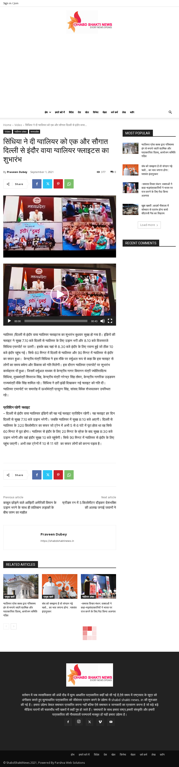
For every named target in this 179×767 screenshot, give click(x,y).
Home (7, 125)
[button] (170, 112)
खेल (87, 112)
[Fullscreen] (110, 321)
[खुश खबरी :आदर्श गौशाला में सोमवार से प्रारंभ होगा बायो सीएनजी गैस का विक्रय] (130, 209)
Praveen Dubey (17, 172)
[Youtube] (111, 722)
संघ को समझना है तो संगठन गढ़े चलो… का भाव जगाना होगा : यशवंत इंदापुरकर (59, 607)
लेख (124, 112)
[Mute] (102, 321)
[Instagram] (79, 721)
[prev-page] (6, 626)
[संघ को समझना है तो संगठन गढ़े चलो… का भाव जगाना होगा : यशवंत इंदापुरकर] (59, 586)
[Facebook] (36, 183)
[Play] (9, 321)
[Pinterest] (58, 183)
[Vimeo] (100, 722)
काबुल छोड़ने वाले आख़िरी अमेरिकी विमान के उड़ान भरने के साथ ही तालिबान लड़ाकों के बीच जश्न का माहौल (29, 508)
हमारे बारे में (60, 112)
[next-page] (14, 626)
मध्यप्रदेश (35, 131)
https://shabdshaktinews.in (57, 540)
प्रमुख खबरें (9, 596)
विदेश (71, 112)
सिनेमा (95, 112)
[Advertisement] (89, 71)
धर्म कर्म (114, 112)
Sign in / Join (10, 3)
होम (46, 112)
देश (79, 112)
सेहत (105, 112)
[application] (59, 294)
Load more (147, 225)
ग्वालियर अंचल (20, 131)
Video (18, 125)
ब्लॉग (132, 112)
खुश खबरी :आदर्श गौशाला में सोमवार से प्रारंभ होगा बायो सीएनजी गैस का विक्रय (155, 209)
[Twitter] (47, 183)
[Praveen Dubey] (22, 537)
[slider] (55, 321)
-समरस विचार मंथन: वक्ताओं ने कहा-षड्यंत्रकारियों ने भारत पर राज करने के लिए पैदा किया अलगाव (98, 607)
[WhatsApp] (69, 183)
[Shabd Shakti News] (89, 22)
